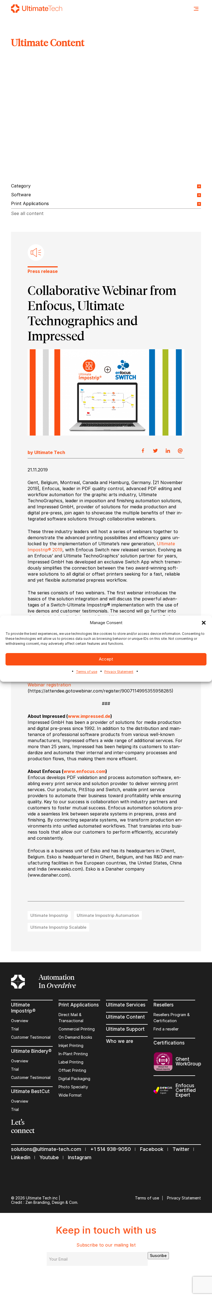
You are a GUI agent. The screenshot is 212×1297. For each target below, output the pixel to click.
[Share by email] (180, 451)
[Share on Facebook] (143, 451)
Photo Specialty (73, 1086)
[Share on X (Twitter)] (155, 451)
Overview (19, 1020)
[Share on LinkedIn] (168, 451)
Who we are (119, 1041)
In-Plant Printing (73, 1053)
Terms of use (86, 672)
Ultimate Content (125, 1017)
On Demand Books (75, 1037)
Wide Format (70, 1095)
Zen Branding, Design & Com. (51, 1202)
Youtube (49, 1157)
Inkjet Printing (71, 1045)
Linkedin (20, 1157)
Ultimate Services (125, 1005)
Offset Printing (72, 1070)
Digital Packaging (74, 1078)
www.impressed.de (89, 716)
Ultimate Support (125, 1029)
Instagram (79, 1157)
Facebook (151, 1149)
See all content (27, 213)
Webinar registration (49, 685)
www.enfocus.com (84, 771)
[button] (203, 622)
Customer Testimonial (31, 1037)
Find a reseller (166, 1029)
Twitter (181, 1149)
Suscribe (158, 1255)
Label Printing (71, 1062)
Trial (15, 1029)
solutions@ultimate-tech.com (46, 1149)
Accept (106, 659)
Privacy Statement (118, 672)
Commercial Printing (77, 1029)
